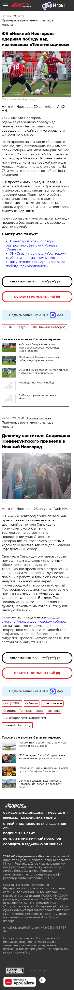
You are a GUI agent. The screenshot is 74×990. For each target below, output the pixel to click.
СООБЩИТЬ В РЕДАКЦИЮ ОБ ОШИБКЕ (32, 844)
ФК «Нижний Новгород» (20, 99)
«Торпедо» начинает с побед (36, 382)
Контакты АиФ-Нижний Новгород (32, 839)
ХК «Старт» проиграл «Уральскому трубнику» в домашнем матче (36, 256)
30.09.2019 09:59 (13, 16)
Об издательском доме (23, 813)
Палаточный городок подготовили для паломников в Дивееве (43, 744)
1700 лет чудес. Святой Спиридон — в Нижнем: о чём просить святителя (42, 757)
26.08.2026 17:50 (13, 418)
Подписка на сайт (19, 833)
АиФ (5, 501)
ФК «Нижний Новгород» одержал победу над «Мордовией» (35, 264)
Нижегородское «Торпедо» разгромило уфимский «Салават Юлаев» (32, 245)
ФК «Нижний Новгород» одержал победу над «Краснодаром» (39, 359)
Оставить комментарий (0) (37, 297)
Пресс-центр (57, 813)
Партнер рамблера (37, 970)
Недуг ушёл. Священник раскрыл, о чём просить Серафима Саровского (43, 770)
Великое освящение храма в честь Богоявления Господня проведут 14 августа (41, 784)
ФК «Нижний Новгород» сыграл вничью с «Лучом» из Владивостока (43, 371)
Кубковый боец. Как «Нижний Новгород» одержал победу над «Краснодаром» (39, 347)
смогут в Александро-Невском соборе (33, 621)
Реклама (10, 818)
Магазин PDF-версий (38, 818)
